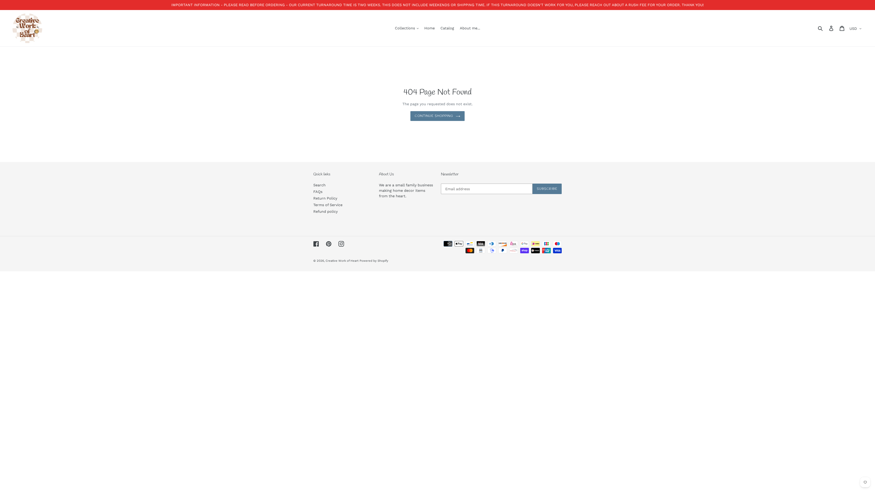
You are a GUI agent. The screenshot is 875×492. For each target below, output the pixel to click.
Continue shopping (434, 116)
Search (319, 185)
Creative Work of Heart (342, 260)
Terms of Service (327, 205)
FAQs (317, 192)
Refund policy (325, 211)
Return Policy (325, 198)
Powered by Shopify (374, 260)
